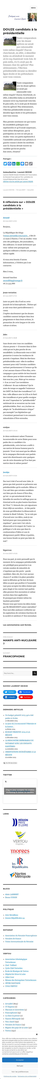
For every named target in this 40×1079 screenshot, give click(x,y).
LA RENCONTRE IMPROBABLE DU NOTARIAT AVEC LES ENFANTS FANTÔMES (19, 743)
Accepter (20, 1060)
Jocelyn (6, 472)
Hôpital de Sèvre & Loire (15, 974)
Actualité (30, 190)
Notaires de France (13, 939)
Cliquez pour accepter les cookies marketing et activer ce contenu (20, 791)
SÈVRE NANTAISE (12, 983)
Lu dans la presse (12, 1016)
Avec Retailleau (11, 915)
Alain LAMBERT (12, 894)
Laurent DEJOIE (8, 190)
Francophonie (11, 1013)
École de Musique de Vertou (16, 971)
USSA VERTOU (11, 986)
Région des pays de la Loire (16, 1028)
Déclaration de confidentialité (27, 1076)
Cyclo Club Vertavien (14, 968)
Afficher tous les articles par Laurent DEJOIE (18, 181)
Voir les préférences (20, 1072)
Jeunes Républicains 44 (15, 918)
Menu (33, 8)
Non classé (9, 1022)
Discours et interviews (14, 1010)
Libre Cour (9, 977)
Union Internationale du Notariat (19, 942)
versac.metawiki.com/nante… (16, 236)
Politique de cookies (10, 1076)
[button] (37, 1034)
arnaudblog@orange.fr (12, 280)
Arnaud (6, 218)
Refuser (20, 1066)
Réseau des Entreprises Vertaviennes (20, 980)
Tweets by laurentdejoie (20, 791)
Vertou (8, 1031)
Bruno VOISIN (11, 897)
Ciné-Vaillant (11, 965)
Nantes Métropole (13, 1019)
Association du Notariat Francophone (21, 936)
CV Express (10, 1007)
